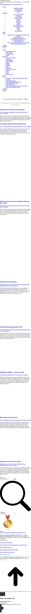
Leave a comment (24, 374)
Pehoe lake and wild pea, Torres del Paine (12, 109)
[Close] (2, 594)
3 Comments (14, 465)
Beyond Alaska (3, 205)
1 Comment (28, 126)
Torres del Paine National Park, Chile (11, 327)
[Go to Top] (15, 591)
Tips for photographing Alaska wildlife (9, 549)
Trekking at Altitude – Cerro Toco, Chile (12, 372)
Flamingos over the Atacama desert (10, 461)
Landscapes (5, 112)
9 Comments (28, 420)
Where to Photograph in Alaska (7, 552)
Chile (1, 112)
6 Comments (7, 331)
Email (4, 559)
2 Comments (5, 113)
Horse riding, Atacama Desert (8, 417)
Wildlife (19, 464)
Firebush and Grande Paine (8, 281)
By (18, 112)
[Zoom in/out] (4, 612)
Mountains (11, 112)
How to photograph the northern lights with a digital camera (13, 545)
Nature (23, 284)
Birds (9, 464)
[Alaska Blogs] (8, 530)
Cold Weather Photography (6, 542)
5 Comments (5, 206)
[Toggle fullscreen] (3, 612)
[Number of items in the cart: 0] (0, 476)
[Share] (2, 612)
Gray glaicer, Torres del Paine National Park (13, 123)
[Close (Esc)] (0, 612)
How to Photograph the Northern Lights (9, 535)
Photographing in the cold (6, 547)
